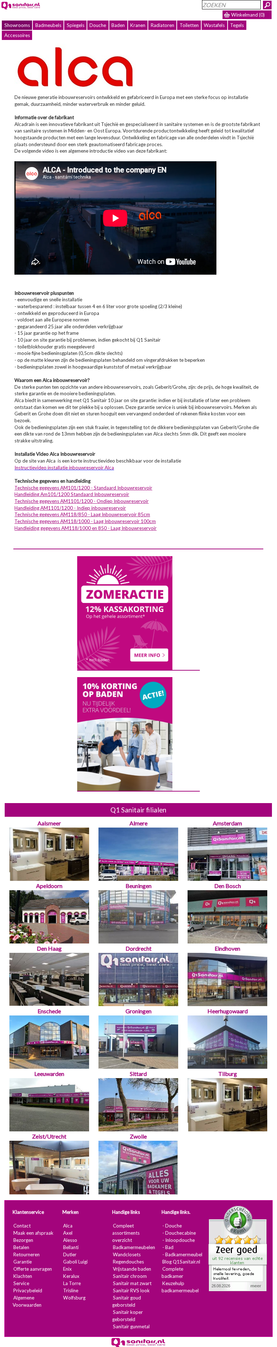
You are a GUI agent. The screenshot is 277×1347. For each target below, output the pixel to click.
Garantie (22, 1262)
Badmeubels (48, 25)
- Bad (168, 1247)
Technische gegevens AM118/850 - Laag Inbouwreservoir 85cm (82, 514)
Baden (118, 25)
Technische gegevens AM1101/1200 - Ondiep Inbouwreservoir (81, 501)
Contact (22, 1226)
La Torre (72, 1283)
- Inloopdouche (179, 1240)
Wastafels (214, 25)
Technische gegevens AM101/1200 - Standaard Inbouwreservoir (83, 488)
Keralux (71, 1276)
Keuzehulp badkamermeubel (180, 1286)
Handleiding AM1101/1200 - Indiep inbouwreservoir (70, 508)
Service (21, 1283)
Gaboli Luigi (75, 1262)
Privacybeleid (27, 1290)
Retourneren (26, 1254)
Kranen (137, 25)
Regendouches (128, 1262)
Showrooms (17, 25)
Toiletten (189, 25)
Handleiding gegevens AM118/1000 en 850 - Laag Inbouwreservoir (85, 528)
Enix (67, 1269)
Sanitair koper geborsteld (127, 1315)
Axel (67, 1233)
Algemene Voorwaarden (27, 1301)
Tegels (237, 25)
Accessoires (17, 35)
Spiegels (75, 25)
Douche (97, 25)
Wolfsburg (74, 1298)
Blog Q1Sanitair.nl (182, 1262)
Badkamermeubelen (134, 1247)
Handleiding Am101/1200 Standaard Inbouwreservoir (71, 494)
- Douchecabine (179, 1233)
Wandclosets (127, 1254)
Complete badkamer (173, 1272)
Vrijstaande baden (132, 1269)
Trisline (70, 1290)
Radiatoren (162, 25)
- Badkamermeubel (183, 1254)
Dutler (69, 1254)
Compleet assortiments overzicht (126, 1233)
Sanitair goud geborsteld (126, 1301)
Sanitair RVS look (131, 1290)
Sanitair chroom (130, 1276)
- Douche (172, 1226)
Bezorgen (23, 1240)
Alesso (70, 1240)
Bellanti (71, 1247)
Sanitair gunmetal (131, 1326)
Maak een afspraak (33, 1233)
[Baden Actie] (124, 733)
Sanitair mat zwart (132, 1283)
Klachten (22, 1276)
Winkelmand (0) (248, 15)
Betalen (21, 1247)
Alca (67, 1226)
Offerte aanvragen (32, 1269)
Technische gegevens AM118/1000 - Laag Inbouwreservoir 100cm (85, 521)
